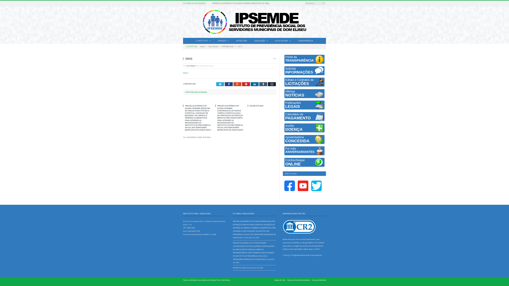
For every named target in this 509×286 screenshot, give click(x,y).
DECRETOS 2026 (256, 105)
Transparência (305, 40)
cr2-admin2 (191, 66)
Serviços (222, 40)
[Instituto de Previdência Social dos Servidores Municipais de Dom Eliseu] (254, 21)
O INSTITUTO (202, 40)
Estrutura (241, 40)
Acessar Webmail (319, 280)
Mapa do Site (280, 280)
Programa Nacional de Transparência (307, 255)
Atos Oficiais (281, 40)
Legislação (259, 40)
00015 (185, 73)
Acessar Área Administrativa (298, 280)
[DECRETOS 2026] (262, 100)
